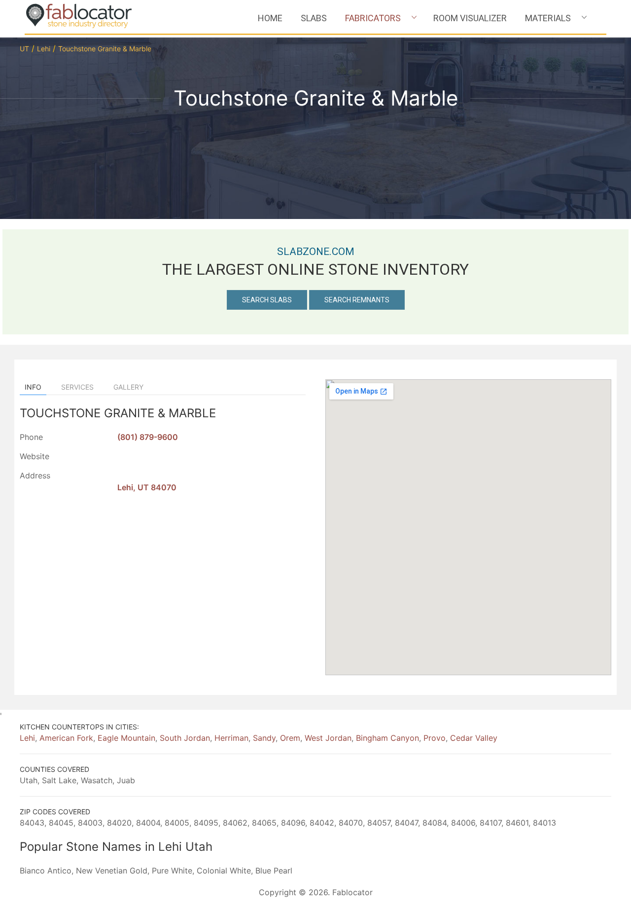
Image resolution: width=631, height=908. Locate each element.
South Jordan (185, 738)
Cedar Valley (473, 738)
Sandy (264, 738)
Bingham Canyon (387, 738)
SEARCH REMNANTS (356, 300)
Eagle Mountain (126, 738)
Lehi (43, 48)
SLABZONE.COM (315, 251)
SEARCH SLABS (267, 300)
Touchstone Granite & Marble (104, 48)
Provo (434, 738)
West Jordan (328, 738)
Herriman (231, 738)
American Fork (66, 738)
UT (24, 48)
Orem (290, 738)
